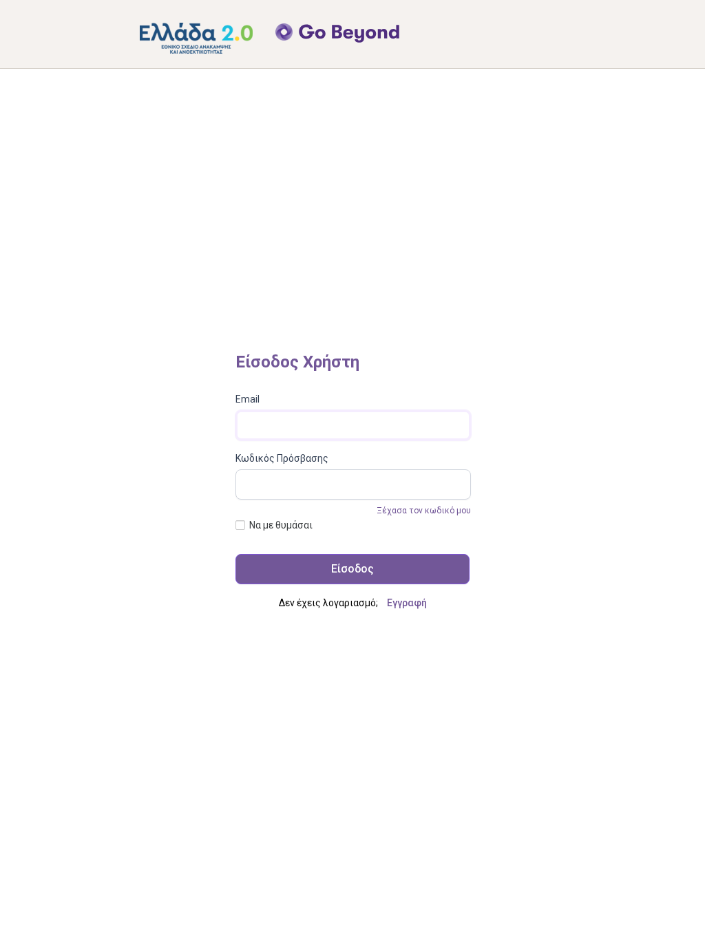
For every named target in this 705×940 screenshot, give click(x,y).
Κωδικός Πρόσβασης (281, 458)
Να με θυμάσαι (281, 525)
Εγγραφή (407, 602)
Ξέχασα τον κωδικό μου (424, 510)
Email (247, 399)
